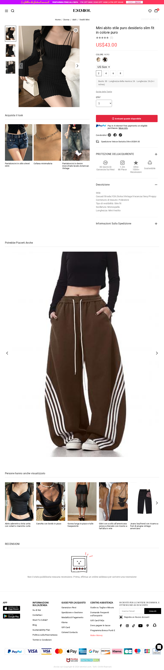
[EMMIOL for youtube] (140, 625)
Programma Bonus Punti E (102, 630)
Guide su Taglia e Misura (102, 607)
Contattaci (37, 615)
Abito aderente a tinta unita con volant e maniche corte (18, 524)
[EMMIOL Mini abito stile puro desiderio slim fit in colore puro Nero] (105, 61)
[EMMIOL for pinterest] (147, 625)
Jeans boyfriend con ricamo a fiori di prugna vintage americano (144, 526)
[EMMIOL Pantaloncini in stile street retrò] (18, 142)
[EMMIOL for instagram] (127, 625)
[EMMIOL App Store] (11, 610)
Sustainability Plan (41, 630)
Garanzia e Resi (69, 607)
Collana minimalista (43, 163)
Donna (66, 20)
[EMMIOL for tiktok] (133, 625)
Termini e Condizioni (42, 640)
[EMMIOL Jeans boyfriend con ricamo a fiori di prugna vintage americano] (144, 501)
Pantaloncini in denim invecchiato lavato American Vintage (75, 166)
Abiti (74, 20)
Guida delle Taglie (104, 92)
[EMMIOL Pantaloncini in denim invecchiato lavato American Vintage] (76, 142)
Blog (35, 625)
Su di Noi (37, 610)
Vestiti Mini (84, 20)
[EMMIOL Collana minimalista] (47, 142)
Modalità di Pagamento (72, 617)
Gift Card (66, 627)
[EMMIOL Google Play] (11, 618)
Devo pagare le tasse (100, 625)
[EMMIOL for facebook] (120, 625)
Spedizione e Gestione (72, 612)
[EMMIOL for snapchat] (155, 625)
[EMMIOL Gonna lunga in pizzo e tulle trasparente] (82, 501)
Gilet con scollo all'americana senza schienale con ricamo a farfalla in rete (113, 526)
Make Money (96, 635)
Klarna (65, 622)
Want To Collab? (40, 620)
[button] (157, 503)
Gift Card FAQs (97, 620)
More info (123, 128)
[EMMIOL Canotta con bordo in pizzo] (50, 501)
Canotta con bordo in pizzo (48, 523)
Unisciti (152, 611)
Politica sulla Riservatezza (45, 635)
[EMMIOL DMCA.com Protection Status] (90, 662)
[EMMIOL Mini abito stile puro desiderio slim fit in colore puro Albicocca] (98, 61)
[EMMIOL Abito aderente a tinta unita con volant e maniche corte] (19, 501)
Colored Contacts (70, 632)
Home (58, 20)
